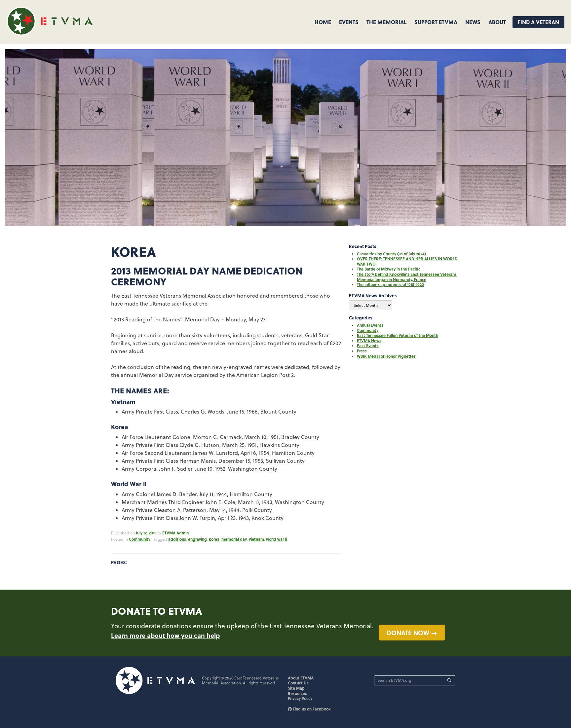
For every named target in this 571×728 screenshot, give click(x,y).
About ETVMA (301, 678)
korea (214, 539)
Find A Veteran (538, 22)
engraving (197, 539)
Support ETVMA (435, 22)
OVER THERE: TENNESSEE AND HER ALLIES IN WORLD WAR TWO (407, 261)
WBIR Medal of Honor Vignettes (386, 356)
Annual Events (370, 325)
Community (139, 539)
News (472, 22)
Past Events (368, 345)
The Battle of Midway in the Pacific (388, 269)
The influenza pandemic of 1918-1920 (390, 284)
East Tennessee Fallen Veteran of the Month (397, 335)
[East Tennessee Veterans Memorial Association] (50, 33)
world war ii (276, 539)
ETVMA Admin (175, 533)
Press (362, 351)
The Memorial (386, 22)
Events (349, 22)
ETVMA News (369, 341)
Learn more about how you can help (165, 635)
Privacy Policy (300, 698)
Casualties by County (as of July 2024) (391, 254)
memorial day (234, 539)
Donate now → (412, 632)
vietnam (256, 539)
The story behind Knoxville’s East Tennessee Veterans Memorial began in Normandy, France (407, 276)
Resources (297, 693)
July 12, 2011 (146, 533)
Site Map (296, 688)
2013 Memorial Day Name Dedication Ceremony (207, 276)
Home (323, 22)
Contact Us (298, 683)
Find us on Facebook (311, 709)
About (497, 22)
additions (177, 539)
